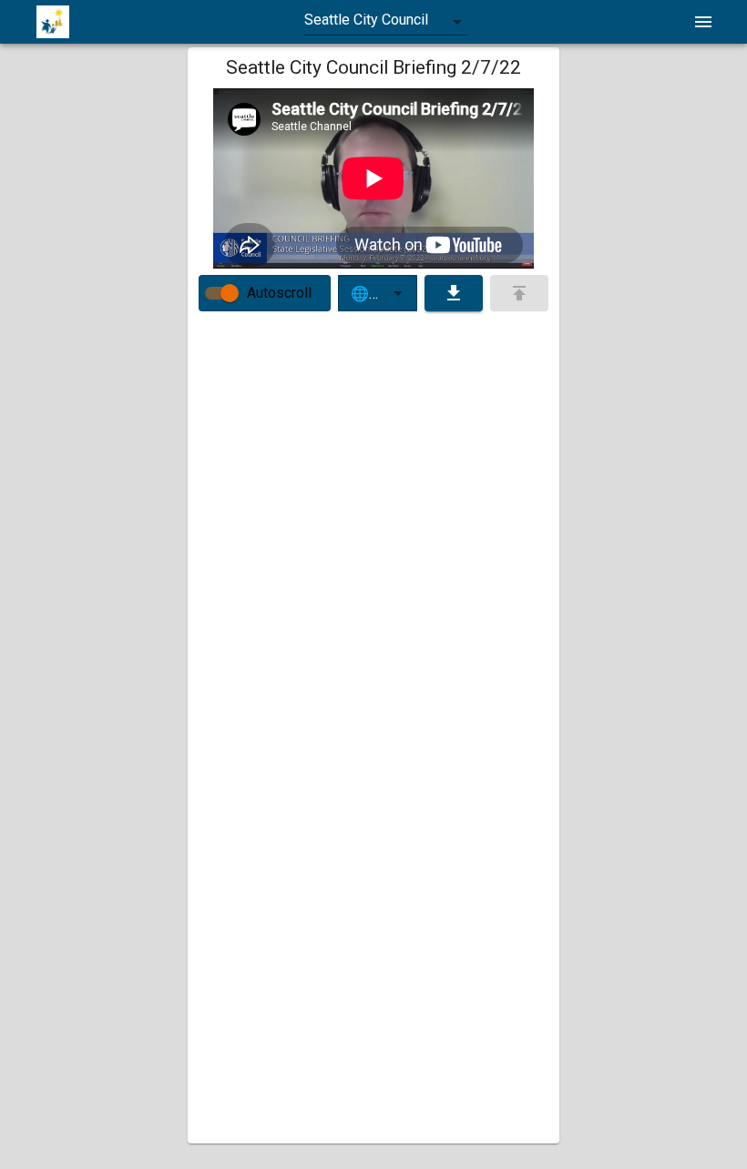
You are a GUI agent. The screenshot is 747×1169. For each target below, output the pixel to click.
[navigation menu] (703, 22)
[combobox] (386, 22)
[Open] (398, 293)
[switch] (229, 293)
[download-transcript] (454, 293)
